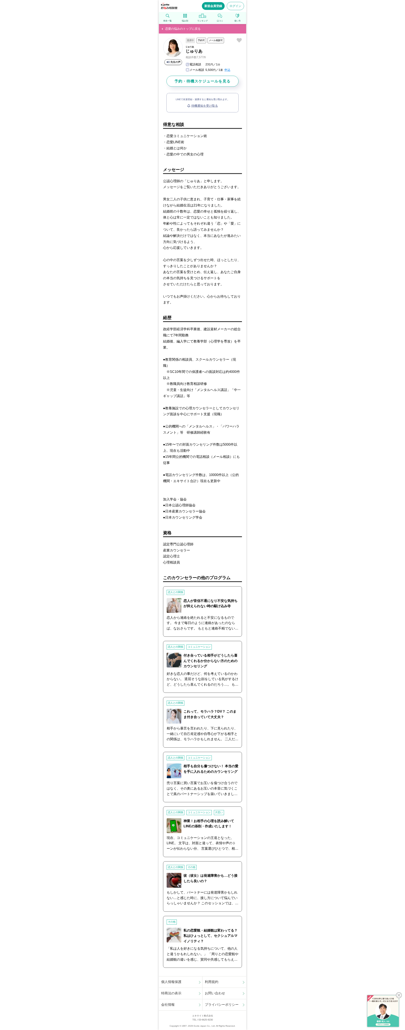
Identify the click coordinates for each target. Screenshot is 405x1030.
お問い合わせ (215, 993)
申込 (227, 69)
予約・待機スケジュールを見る (202, 81)
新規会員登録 (213, 6)
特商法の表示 (171, 993)
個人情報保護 (171, 982)
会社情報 (168, 1004)
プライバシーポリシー (222, 1004)
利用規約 (211, 982)
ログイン (235, 6)
